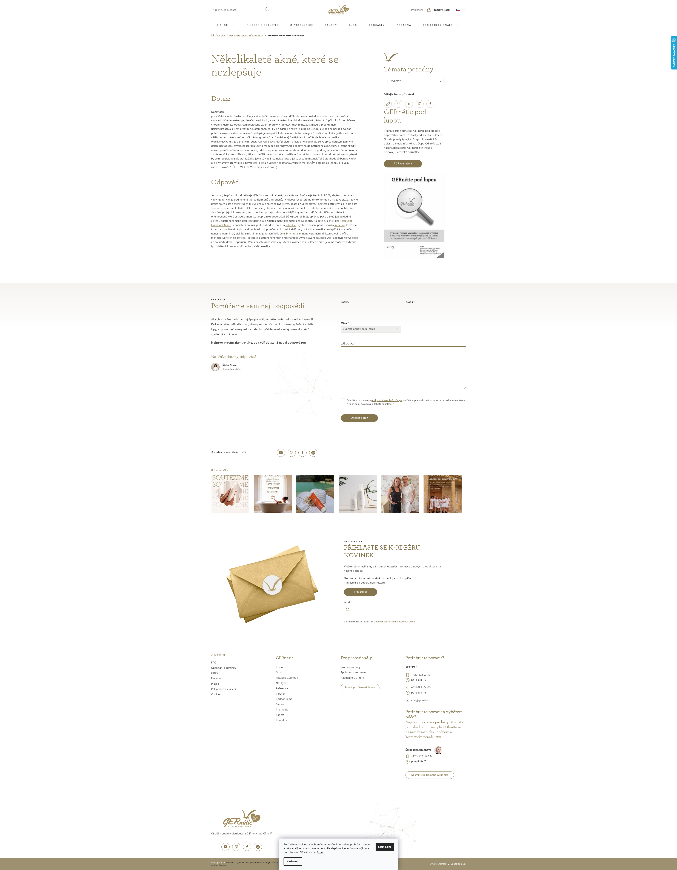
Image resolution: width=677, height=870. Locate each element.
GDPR (214, 673)
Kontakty (281, 720)
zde (320, 852)
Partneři (280, 694)
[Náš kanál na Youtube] (281, 453)
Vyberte (396, 81)
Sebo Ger (290, 225)
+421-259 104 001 (421, 688)
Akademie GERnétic (353, 678)
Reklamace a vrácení (223, 689)
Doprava (216, 678)
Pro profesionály (351, 667)
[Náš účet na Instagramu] (292, 453)
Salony (280, 704)
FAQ (213, 662)
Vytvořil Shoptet (437, 864)
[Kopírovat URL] (388, 104)
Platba (215, 684)
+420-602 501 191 (421, 675)
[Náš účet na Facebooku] (302, 453)
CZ (461, 10)
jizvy (272, 142)
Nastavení (293, 861)
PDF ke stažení (403, 163)
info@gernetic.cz (421, 700)
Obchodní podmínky (223, 668)
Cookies (216, 694)
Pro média (282, 710)
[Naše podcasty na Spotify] (313, 453)
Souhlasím (384, 847)
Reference (282, 688)
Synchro (291, 233)
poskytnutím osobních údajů (386, 400)
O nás (279, 673)
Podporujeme (284, 699)
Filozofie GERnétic (287, 678)
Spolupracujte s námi (353, 673)
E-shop (280, 667)
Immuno (340, 225)
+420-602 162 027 (421, 756)
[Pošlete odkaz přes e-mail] (398, 104)
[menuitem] (226, 25)
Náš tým (281, 683)
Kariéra (280, 715)
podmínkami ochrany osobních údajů (395, 622)
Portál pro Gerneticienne (360, 687)
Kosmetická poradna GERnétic (429, 775)
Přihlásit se (360, 592)
